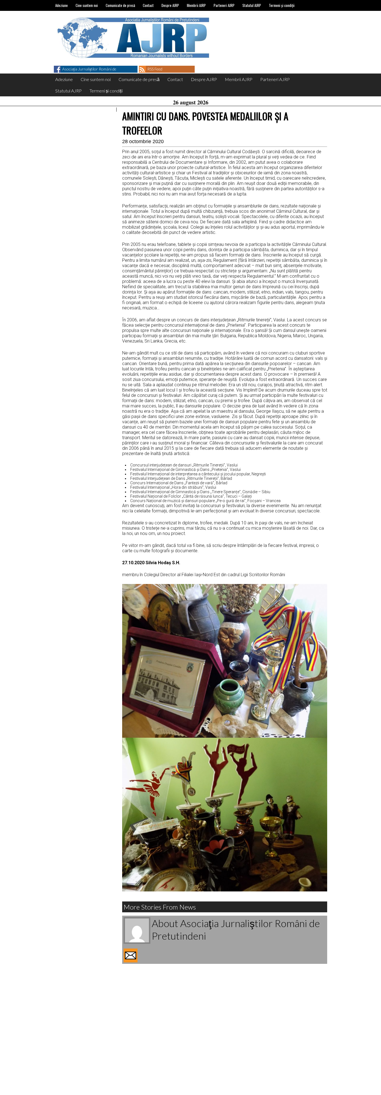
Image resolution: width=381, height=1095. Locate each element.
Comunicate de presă (120, 5)
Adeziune (61, 5)
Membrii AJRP (196, 5)
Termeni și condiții (282, 5)
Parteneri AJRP (224, 5)
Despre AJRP (170, 5)
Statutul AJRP (251, 5)
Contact (148, 5)
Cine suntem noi (87, 5)
